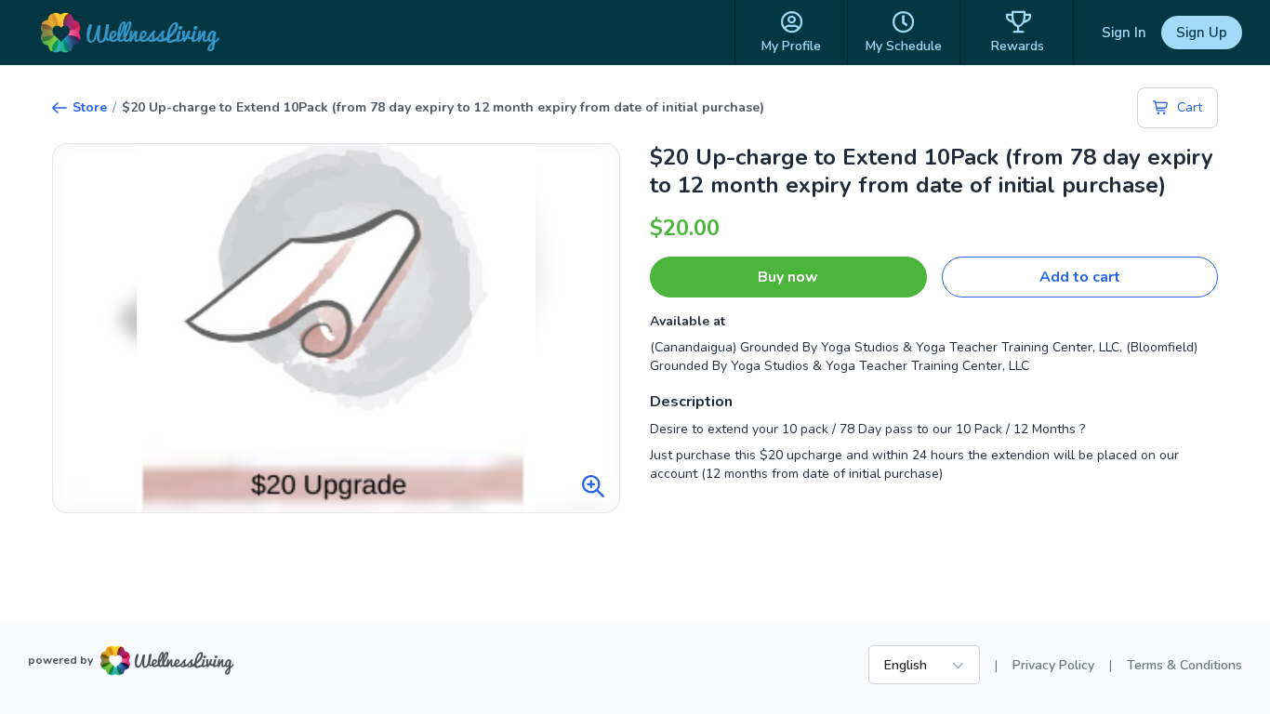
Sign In (1124, 32)
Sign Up (1201, 32)
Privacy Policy (1053, 665)
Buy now (788, 277)
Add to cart (1079, 277)
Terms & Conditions (1184, 665)
